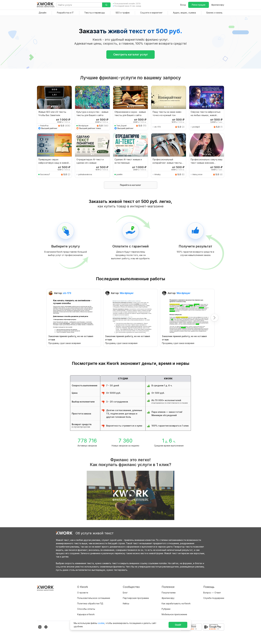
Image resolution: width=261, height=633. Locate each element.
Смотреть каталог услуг (130, 54)
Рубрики (166, 609)
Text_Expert (121, 125)
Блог (125, 592)
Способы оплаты (86, 609)
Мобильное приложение (174, 614)
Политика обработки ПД (90, 603)
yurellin (119, 174)
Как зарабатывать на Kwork (176, 603)
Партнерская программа (136, 598)
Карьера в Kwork (86, 614)
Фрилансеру (217, 4)
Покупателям (169, 592)
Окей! (178, 624)
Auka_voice (197, 174)
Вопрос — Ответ (212, 592)
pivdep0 (196, 127)
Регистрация (198, 4)
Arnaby (157, 174)
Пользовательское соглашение (93, 598)
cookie (101, 623)
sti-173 (157, 127)
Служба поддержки (213, 598)
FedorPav (44, 125)
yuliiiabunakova (85, 174)
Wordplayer (83, 125)
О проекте (82, 592)
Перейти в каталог (130, 185)
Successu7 (45, 174)
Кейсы (126, 603)
